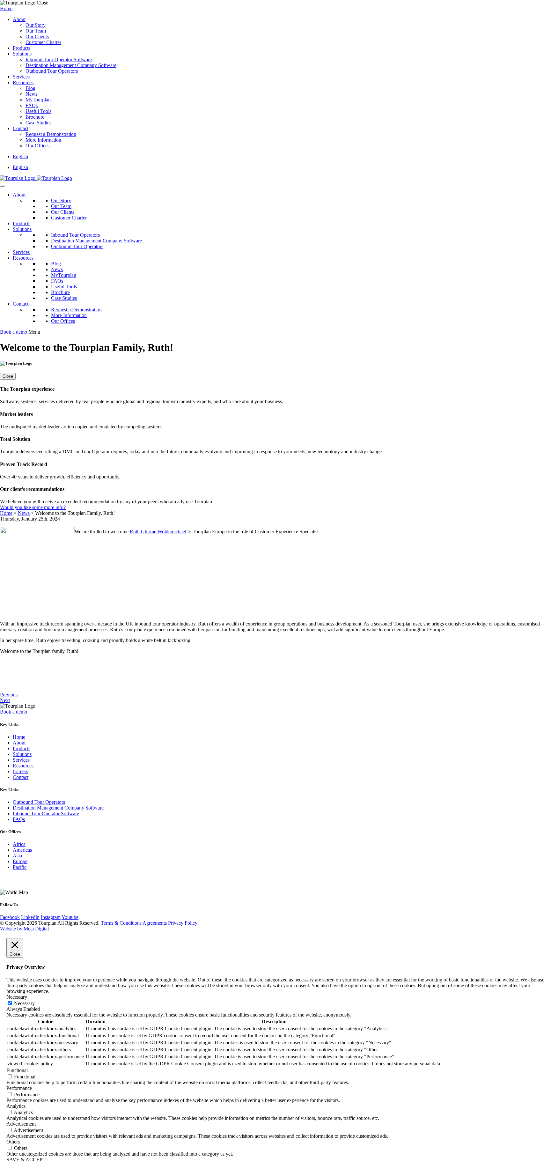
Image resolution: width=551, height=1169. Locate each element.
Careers (20, 771)
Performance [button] (19, 1088)
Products (21, 48)
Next (5, 700)
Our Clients (37, 36)
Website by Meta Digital (24, 928)
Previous (9, 694)
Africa (19, 844)
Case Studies (38, 122)
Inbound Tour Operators (75, 235)
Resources (23, 82)
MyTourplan (38, 99)
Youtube (70, 917)
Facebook (10, 917)
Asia (17, 855)
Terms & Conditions (121, 923)
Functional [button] (17, 1070)
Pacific (19, 867)
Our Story (36, 25)
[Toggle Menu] (2, 186)
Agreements (155, 923)
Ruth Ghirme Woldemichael (158, 531)
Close (8, 376)
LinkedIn (30, 917)
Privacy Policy (182, 923)
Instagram (51, 917)
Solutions (22, 53)
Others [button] (13, 1141)
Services (21, 76)
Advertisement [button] (21, 1124)
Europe (20, 861)
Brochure (35, 117)
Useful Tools (38, 111)
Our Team (36, 30)
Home (6, 8)
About (19, 19)
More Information (43, 140)
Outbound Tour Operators (52, 71)
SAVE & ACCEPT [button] (26, 1159)
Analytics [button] (16, 1106)
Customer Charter (43, 42)
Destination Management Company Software (71, 65)
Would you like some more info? (33, 507)
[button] (20, 156)
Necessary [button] (16, 997)
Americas (22, 850)
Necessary (24, 1003)
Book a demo (13, 332)
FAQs (32, 105)
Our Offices (37, 145)
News (31, 94)
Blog (30, 88)
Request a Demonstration (51, 134)
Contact (20, 128)
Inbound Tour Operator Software (59, 59)
